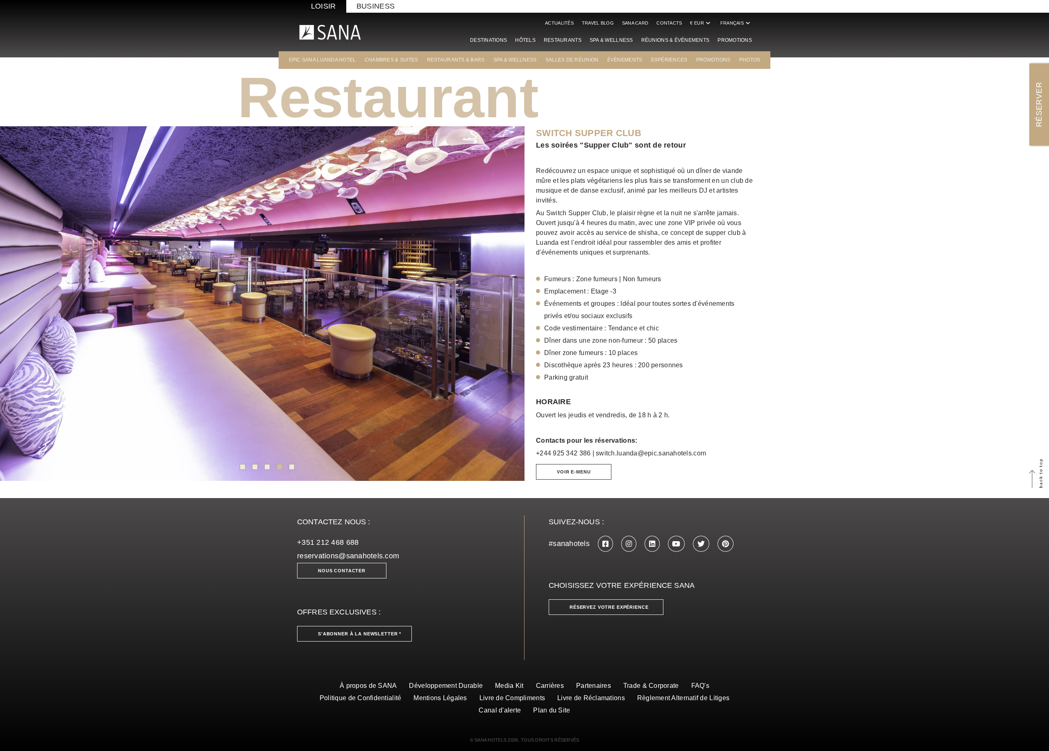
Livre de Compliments (512, 697)
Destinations (488, 40)
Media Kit (509, 685)
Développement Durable (446, 685)
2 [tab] (255, 467)
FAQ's (700, 685)
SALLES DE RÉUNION (572, 60)
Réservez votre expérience (609, 607)
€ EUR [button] (701, 23)
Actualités (559, 22)
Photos (750, 60)
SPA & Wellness (611, 40)
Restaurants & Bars (456, 60)
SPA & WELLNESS (515, 60)
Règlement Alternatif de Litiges (683, 697)
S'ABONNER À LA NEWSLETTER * (359, 633)
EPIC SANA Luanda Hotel (322, 60)
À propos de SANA (368, 685)
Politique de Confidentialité (361, 697)
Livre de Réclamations (591, 697)
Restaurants (562, 40)
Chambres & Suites (391, 60)
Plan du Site (551, 710)
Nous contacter (342, 570)
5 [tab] (292, 467)
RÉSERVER (1039, 104)
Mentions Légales (440, 697)
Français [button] (736, 23)
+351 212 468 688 (328, 542)
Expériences (669, 60)
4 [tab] (279, 467)
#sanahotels (569, 543)
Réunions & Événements (675, 40)
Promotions (734, 40)
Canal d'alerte (500, 710)
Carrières (550, 685)
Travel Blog (598, 22)
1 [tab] (242, 467)
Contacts (669, 22)
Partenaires (593, 685)
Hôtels (525, 40)
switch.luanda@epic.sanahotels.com (651, 453)
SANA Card (635, 22)
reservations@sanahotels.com (348, 556)
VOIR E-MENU (573, 471)
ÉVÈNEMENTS (625, 60)
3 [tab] (267, 467)
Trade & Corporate (651, 685)
